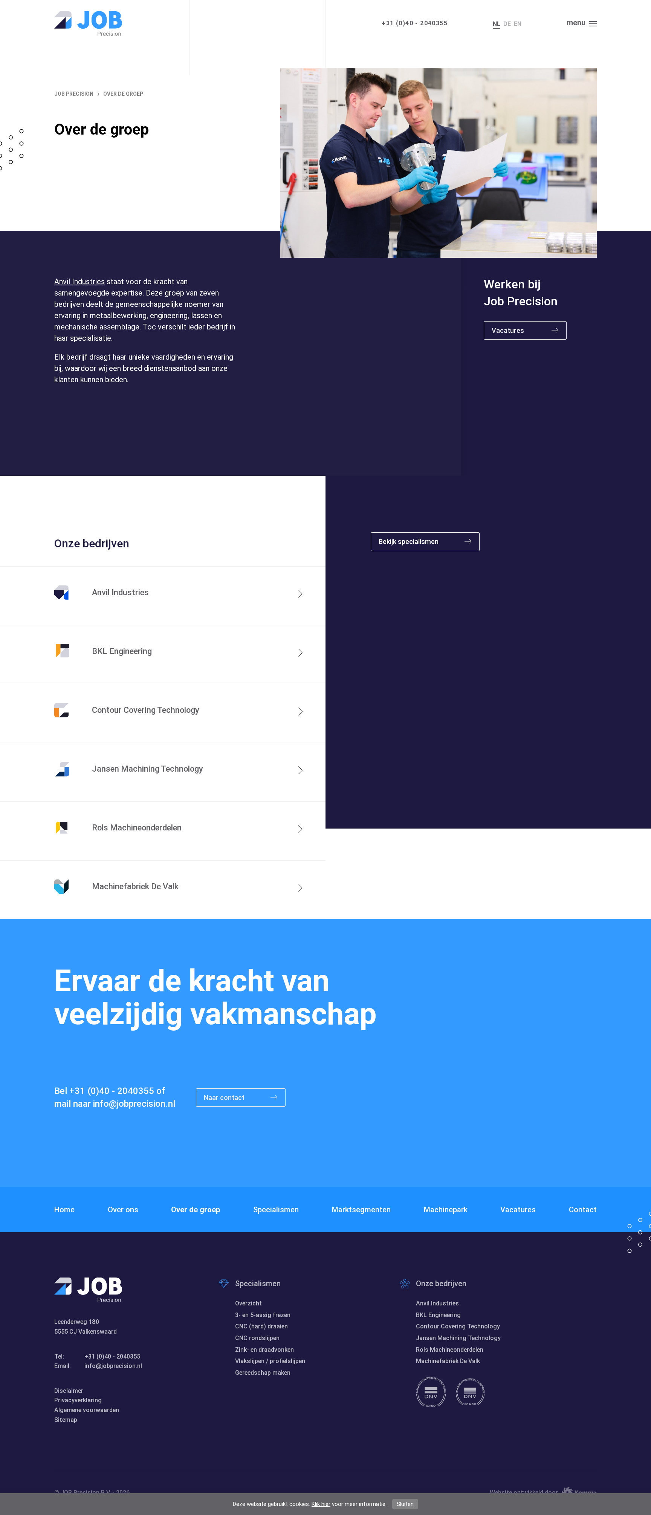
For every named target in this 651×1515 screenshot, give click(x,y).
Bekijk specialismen (409, 541)
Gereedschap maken (262, 1372)
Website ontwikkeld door (524, 1492)
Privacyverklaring (78, 1400)
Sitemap (65, 1419)
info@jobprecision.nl (134, 1103)
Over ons (123, 1209)
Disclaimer (68, 1390)
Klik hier (321, 1504)
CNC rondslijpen (257, 1338)
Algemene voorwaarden (86, 1410)
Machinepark (446, 1209)
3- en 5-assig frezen (262, 1315)
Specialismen (276, 1209)
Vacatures (508, 330)
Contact (583, 1209)
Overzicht (248, 1303)
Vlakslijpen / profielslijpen (270, 1361)
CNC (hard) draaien (261, 1326)
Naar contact (225, 1097)
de (507, 24)
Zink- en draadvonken (264, 1349)
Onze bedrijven (441, 1283)
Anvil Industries (79, 281)
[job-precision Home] (88, 23)
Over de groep (195, 1209)
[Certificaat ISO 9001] (431, 1392)
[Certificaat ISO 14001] (470, 1392)
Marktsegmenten (361, 1209)
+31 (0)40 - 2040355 (415, 23)
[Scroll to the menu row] (178, 464)
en (517, 24)
